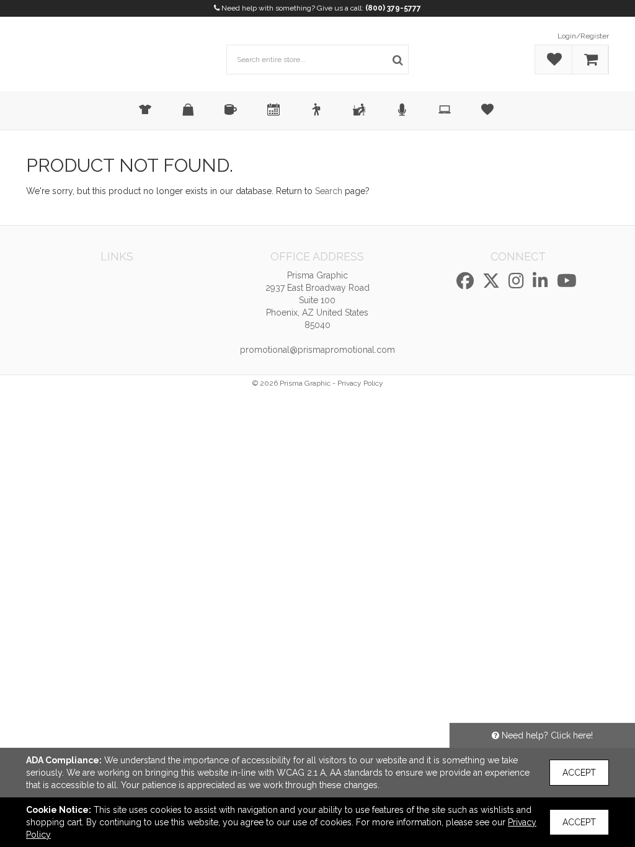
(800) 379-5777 (393, 8)
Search (328, 191)
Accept (579, 773)
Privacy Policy (360, 383)
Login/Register (583, 36)
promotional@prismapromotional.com (317, 350)
